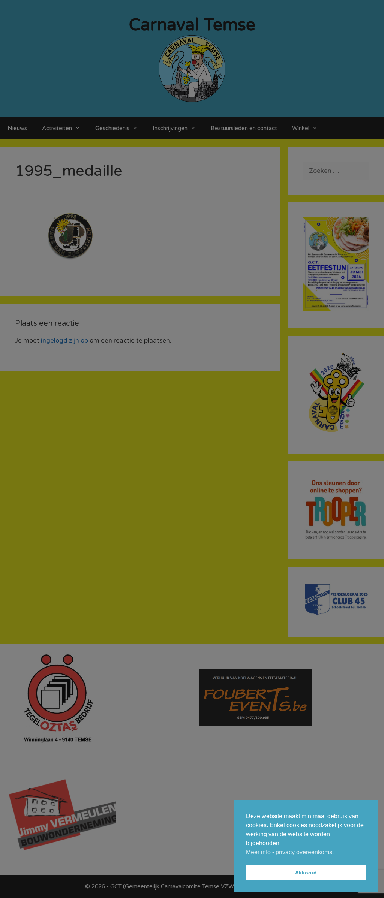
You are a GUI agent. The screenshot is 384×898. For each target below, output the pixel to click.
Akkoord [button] (306, 873)
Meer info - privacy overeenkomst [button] (290, 852)
